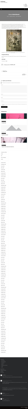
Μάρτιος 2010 (3, 348)
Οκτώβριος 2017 (3, 190)
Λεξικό (2, 366)
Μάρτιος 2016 (3, 222)
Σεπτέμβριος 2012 (3, 296)
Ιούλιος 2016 (2, 215)
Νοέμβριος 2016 (3, 208)
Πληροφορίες (2, 359)
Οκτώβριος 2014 (3, 252)
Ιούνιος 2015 (2, 238)
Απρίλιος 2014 (3, 262)
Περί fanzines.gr (3, 361)
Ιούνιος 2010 (2, 343)
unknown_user (12, 64)
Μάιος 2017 (2, 197)
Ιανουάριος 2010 (3, 352)
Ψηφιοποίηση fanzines (4, 365)
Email (2, 97)
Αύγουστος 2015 (3, 234)
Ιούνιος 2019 (2, 166)
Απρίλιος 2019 (3, 169)
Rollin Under (24, 386)
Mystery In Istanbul (5, 134)
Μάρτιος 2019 (3, 171)
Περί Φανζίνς (3, 360)
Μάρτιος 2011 (2, 327)
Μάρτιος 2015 (3, 243)
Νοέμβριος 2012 (3, 292)
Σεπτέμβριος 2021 (3, 164)
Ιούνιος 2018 (2, 178)
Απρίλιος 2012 (3, 304)
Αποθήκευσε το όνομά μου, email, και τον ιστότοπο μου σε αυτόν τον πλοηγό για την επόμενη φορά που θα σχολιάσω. (14, 104)
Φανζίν (2, 159)
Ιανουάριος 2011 (3, 331)
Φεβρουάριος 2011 (3, 329)
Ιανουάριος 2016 (3, 225)
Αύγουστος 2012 (3, 297)
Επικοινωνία (2, 372)
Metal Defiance (9, 380)
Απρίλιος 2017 (3, 199)
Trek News (7, 393)
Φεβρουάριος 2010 (3, 350)
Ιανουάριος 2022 (3, 162)
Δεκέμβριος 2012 (3, 290)
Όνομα (2, 94)
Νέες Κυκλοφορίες (3, 157)
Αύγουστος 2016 (3, 213)
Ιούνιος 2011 (2, 322)
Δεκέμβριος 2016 (3, 206)
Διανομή (2, 364)
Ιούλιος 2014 (2, 257)
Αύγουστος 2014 (3, 255)
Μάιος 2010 (2, 345)
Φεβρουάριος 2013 (3, 287)
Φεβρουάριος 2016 (3, 224)
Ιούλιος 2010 (2, 341)
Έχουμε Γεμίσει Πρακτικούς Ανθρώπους (8, 146)
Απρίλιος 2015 (3, 241)
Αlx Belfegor (4, 380)
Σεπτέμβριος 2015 (3, 232)
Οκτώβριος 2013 (3, 273)
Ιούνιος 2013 (2, 280)
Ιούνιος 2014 (2, 259)
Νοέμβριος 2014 (3, 250)
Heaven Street (7, 398)
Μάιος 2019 (2, 167)
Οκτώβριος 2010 (3, 336)
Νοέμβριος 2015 (3, 229)
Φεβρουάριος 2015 (3, 245)
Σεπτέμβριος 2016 (3, 211)
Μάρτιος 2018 (3, 183)
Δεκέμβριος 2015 (3, 227)
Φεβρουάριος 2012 (3, 308)
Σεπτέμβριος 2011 (3, 317)
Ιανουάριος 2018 (3, 187)
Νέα (1, 155)
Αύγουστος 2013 (3, 276)
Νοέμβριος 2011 (3, 313)
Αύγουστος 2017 (3, 194)
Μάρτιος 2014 (3, 264)
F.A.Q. (2, 367)
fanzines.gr (3, 1)
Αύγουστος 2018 (3, 176)
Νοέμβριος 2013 (3, 271)
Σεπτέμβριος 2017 (3, 192)
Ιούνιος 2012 (2, 301)
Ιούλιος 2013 (2, 278)
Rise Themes (26, 407)
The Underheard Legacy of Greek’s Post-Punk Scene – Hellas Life (11, 386)
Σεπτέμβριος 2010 (3, 338)
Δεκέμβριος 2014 (3, 248)
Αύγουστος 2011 (3, 318)
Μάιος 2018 (2, 180)
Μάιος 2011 (2, 324)
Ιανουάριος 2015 (3, 246)
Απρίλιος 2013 (3, 283)
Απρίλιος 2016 (3, 220)
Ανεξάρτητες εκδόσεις (4, 121)
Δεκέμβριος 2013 (3, 269)
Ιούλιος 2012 (2, 299)
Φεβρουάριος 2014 (3, 266)
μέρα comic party (13, 52)
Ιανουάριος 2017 (3, 204)
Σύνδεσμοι (2, 371)
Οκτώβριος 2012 (3, 294)
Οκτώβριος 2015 (3, 231)
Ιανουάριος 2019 (3, 173)
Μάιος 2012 (2, 303)
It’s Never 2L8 (4, 122)
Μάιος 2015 (2, 239)
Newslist (22, 407)
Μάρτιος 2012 (3, 306)
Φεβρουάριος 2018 (3, 185)
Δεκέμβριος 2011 (3, 311)
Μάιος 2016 (2, 218)
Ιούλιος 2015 (2, 236)
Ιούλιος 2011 (2, 320)
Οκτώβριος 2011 (3, 315)
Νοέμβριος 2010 (3, 334)
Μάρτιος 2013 (3, 285)
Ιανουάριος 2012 (3, 310)
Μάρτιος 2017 (3, 201)
